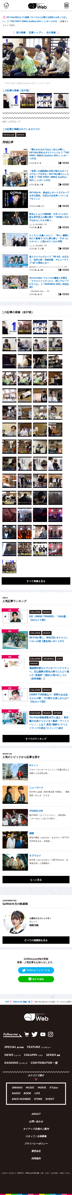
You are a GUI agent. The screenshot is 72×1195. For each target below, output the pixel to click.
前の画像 (21, 32)
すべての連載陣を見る (36, 940)
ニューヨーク (36, 787)
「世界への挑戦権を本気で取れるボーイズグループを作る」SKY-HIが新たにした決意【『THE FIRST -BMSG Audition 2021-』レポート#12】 (49, 175)
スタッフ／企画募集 (36, 1136)
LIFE (37, 1093)
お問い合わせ (36, 1122)
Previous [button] (5, 922)
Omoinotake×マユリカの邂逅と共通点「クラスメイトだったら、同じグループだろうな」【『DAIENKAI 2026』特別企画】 (49, 282)
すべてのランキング (36, 738)
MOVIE (42, 1088)
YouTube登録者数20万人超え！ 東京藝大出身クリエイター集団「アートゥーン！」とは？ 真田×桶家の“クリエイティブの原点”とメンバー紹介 (49, 723)
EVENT (50, 1099)
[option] (10, 100)
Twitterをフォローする (38, 970)
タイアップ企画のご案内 (36, 1129)
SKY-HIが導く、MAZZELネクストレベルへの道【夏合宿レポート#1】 (48, 639)
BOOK (27, 1093)
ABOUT (36, 1114)
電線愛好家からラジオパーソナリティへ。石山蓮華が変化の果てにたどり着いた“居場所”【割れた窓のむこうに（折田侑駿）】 (49, 673)
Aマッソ (33, 765)
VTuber (53, 1088)
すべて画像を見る (36, 581)
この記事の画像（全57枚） (17, 90)
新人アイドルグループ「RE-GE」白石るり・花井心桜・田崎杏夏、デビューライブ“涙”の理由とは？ (49, 259)
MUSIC (30, 1088)
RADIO (16, 1093)
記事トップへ (36, 32)
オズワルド (35, 855)
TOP (7, 1001)
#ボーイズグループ (11, 121)
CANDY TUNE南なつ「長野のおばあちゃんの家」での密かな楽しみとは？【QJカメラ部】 (49, 698)
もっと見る (36, 879)
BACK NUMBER (21, 1099)
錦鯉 (31, 833)
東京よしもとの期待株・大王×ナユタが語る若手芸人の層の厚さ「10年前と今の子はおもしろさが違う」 (49, 216)
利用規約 (36, 1159)
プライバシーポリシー (36, 1144)
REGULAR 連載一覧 (21, 1001)
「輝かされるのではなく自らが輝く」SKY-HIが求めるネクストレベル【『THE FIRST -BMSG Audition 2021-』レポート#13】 (49, 154)
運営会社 (36, 1151)
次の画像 (51, 32)
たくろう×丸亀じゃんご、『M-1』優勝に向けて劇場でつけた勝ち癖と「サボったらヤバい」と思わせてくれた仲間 (49, 238)
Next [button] (64, 922)
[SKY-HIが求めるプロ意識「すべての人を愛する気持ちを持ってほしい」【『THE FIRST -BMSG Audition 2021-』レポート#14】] (9, 327)
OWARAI (17, 1088)
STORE (38, 1099)
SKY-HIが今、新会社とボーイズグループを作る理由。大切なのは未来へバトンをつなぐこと (49, 195)
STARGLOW (36, 810)
